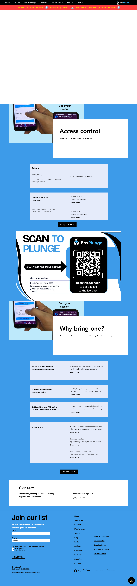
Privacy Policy (99, 541)
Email (14, 531)
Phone (14, 538)
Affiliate (77, 546)
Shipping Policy (100, 545)
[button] (118, 4)
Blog (76, 538)
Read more (75, 203)
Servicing (78, 559)
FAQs (76, 542)
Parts (75, 567)
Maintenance (79, 529)
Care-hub (78, 555)
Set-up (77, 533)
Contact (77, 525)
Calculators (78, 563)
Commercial (79, 550)
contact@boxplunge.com (83, 494)
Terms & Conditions (101, 536)
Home (76, 516)
